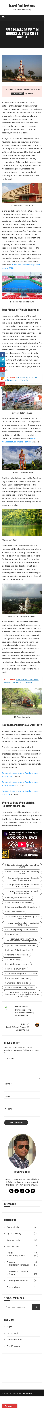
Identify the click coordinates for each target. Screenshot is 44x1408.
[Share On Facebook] (2, 354)
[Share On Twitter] (2, 359)
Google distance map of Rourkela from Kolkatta (23, 885)
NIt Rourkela (12, 934)
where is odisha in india (17, 983)
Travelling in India (32, 89)
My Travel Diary (14, 1233)
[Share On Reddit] (2, 374)
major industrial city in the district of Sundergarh (23, 924)
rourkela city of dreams (18, 964)
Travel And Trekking (22, 5)
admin (30, 93)
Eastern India (10, 89)
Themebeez (27, 1393)
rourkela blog (13, 959)
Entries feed (12, 1333)
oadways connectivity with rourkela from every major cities (22, 940)
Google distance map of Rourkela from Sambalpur (23, 892)
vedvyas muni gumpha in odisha (22, 973)
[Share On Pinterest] (2, 369)
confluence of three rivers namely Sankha (23, 872)
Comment (10, 1058)
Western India (13, 1287)
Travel (20, 89)
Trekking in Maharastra (17, 1280)
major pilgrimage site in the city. (22, 929)
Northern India (13, 1240)
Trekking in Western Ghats (18, 1272)
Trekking (11, 1262)
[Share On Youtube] (2, 384)
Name (8, 1083)
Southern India (13, 1246)
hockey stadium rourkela (18, 897)
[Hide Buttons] (1, 387)
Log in (9, 1326)
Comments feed (14, 1339)
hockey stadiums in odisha (19, 902)
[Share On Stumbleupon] (2, 379)
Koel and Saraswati (16, 911)
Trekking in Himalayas (19, 1265)
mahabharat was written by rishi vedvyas (23, 917)
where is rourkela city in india (20, 987)
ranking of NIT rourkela (17, 954)
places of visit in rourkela (18, 950)
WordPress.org (13, 1346)
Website (8, 1109)
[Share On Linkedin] (2, 364)
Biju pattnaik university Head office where (23, 866)
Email (8, 1096)
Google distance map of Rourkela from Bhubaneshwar (23, 879)
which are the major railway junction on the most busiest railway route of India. (22, 994)
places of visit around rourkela (21, 945)
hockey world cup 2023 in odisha (22, 907)
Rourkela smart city (16, 969)
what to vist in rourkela (18, 978)
